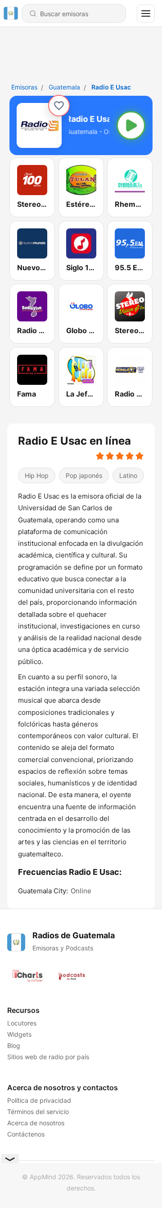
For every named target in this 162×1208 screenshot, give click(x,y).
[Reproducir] (131, 125)
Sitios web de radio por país (48, 1057)
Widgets (19, 1034)
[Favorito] (59, 105)
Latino (128, 475)
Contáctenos (26, 1134)
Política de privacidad (39, 1100)
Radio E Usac (111, 87)
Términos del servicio (38, 1111)
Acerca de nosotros (35, 1123)
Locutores (21, 1023)
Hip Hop (37, 475)
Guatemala (64, 87)
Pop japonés (84, 475)
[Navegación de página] (146, 13)
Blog (13, 1045)
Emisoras (24, 87)
